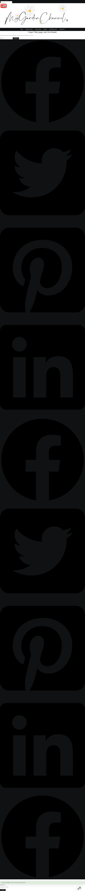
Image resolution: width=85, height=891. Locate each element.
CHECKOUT (62, 29)
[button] (42, 123)
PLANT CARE (38, 29)
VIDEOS (45, 29)
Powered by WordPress (6, 882)
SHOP (21, 29)
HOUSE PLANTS (29, 29)
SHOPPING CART (53, 29)
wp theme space (22, 882)
